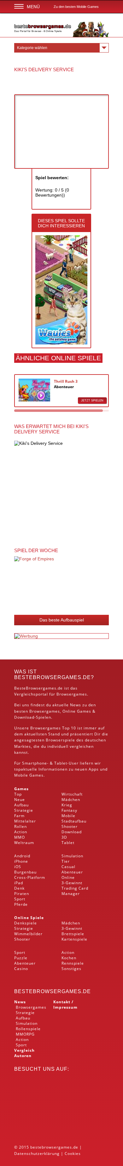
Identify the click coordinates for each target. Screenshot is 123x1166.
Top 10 (69, 728)
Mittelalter (25, 821)
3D (64, 837)
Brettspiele (73, 933)
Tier (66, 861)
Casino (21, 968)
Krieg (67, 805)
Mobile (21, 775)
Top (18, 794)
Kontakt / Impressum (65, 1004)
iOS (17, 866)
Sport (19, 899)
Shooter (70, 826)
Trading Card (75, 888)
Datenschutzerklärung (37, 1153)
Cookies (73, 1153)
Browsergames (44, 711)
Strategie (23, 810)
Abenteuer (64, 386)
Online (68, 877)
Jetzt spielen (92, 400)
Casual (68, 866)
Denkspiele (25, 923)
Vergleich (24, 1050)
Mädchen (71, 799)
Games (21, 788)
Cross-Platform (29, 877)
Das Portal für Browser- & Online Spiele (38, 31)
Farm (19, 815)
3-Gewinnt (72, 883)
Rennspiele (73, 963)
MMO (19, 837)
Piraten (21, 893)
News (20, 1002)
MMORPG (25, 1034)
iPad (18, 883)
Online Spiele (29, 917)
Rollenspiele (28, 1028)
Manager (71, 893)
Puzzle (20, 958)
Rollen (20, 826)
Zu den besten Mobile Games (76, 7)
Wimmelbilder (28, 933)
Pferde (21, 904)
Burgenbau (25, 872)
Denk (19, 888)
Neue (19, 799)
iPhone (21, 861)
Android (22, 856)
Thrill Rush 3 (66, 381)
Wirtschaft (72, 794)
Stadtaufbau (74, 821)
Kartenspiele (74, 939)
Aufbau (21, 805)
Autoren (23, 1055)
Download (24, 717)
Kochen (69, 958)
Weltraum (24, 842)
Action (20, 832)
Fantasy (69, 810)
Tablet (60, 763)
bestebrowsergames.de (52, 991)
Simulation (72, 856)
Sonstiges (71, 968)
